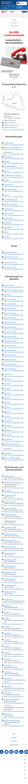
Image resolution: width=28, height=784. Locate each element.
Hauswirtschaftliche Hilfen (11, 199)
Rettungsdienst (8, 227)
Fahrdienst (7, 180)
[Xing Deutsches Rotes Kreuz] (11, 752)
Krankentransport (8, 213)
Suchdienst (7, 236)
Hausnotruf (7, 195)
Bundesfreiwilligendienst (10, 166)
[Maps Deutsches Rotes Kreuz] (21, 752)
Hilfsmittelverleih (8, 209)
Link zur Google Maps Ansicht (15, 129)
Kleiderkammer (8, 379)
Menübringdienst (8, 218)
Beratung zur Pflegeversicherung (12, 147)
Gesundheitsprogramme (10, 189)
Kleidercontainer (8, 374)
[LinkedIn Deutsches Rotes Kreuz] (6, 752)
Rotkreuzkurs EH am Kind (11, 257)
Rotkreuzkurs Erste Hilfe (10, 262)
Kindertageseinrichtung (10, 299)
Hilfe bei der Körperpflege (10, 204)
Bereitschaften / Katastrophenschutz (13, 290)
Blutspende (7, 161)
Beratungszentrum (9, 285)
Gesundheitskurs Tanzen (10, 252)
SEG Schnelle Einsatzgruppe (11, 444)
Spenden (6, 232)
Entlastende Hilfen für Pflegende (12, 175)
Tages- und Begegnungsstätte (12, 458)
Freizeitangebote (8, 184)
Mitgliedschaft (7, 223)
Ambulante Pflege (8, 143)
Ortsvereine (7, 384)
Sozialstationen (8, 453)
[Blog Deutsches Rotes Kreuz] (16, 752)
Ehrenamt (6, 171)
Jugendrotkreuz (8, 294)
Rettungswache (8, 421)
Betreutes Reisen (8, 157)
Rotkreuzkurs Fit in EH (10, 267)
